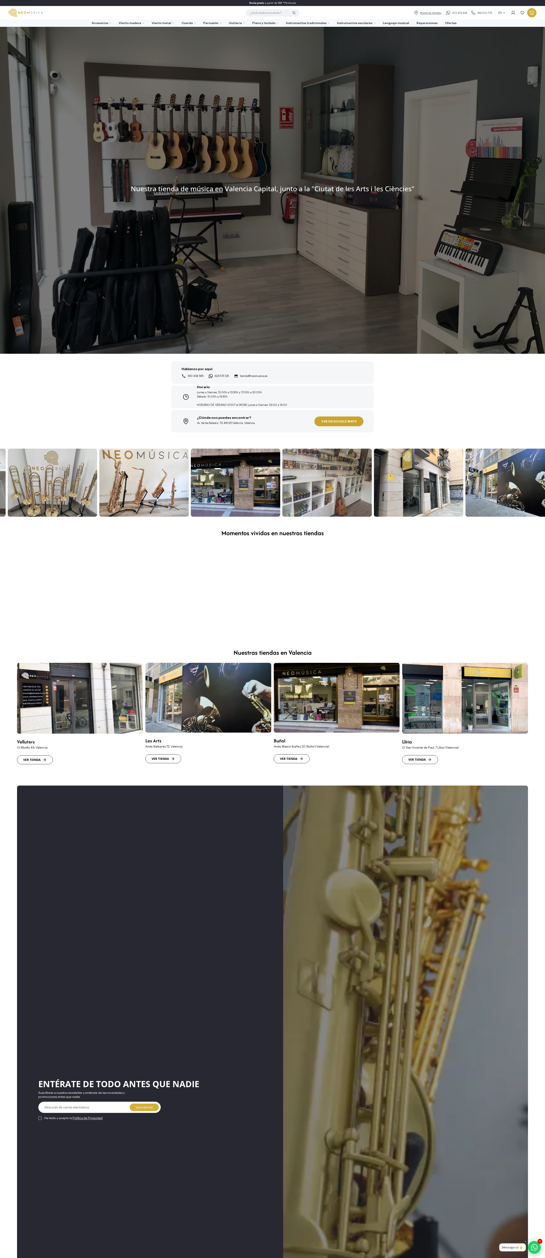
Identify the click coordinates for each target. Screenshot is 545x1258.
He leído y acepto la (73, 1118)
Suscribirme (144, 1107)
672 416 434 (459, 13)
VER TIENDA (32, 760)
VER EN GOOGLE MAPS (339, 421)
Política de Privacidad (88, 1118)
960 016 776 (484, 13)
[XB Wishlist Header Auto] (522, 12)
